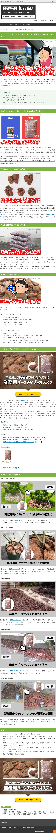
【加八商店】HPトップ (6, 822)
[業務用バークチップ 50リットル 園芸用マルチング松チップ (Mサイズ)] (8, 455)
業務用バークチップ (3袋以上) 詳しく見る (14, 429)
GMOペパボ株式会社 (23, 827)
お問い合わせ (18, 24)
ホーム (1, 29)
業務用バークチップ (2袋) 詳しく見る (13, 427)
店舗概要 (11, 24)
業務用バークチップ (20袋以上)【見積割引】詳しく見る (18, 442)
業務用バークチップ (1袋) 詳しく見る (13, 425)
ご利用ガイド (4, 24)
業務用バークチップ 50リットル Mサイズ (8, 461)
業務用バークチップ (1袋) (10, 468)
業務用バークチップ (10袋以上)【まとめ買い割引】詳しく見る (20, 439)
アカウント (52, 1)
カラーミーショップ (4, 827)
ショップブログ (26, 24)
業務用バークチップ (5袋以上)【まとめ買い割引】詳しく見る (20, 437)
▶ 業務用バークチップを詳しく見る (28, 394)
